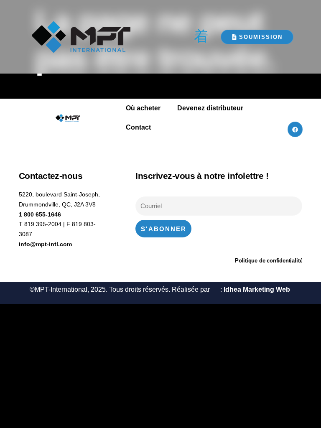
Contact (138, 127)
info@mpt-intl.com (45, 244)
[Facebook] (295, 129)
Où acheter (143, 108)
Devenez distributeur (210, 108)
